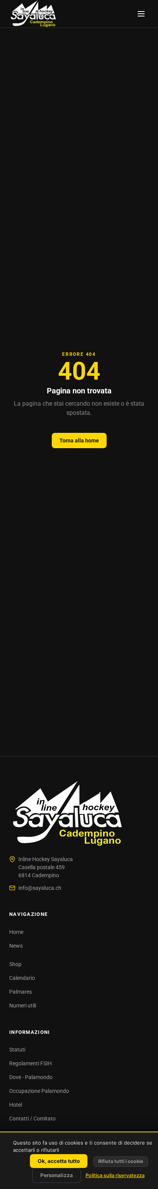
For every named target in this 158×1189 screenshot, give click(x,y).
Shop (15, 964)
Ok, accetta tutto (59, 1161)
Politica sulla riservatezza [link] (115, 1175)
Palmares (20, 992)
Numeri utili (22, 1005)
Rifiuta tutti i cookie (120, 1161)
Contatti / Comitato (32, 1118)
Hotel (15, 1105)
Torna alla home (79, 440)
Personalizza (56, 1175)
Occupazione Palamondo (39, 1091)
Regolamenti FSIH (30, 1063)
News (16, 946)
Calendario (22, 978)
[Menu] (141, 13)
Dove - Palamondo (31, 1077)
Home (16, 932)
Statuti (17, 1050)
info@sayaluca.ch (39, 888)
